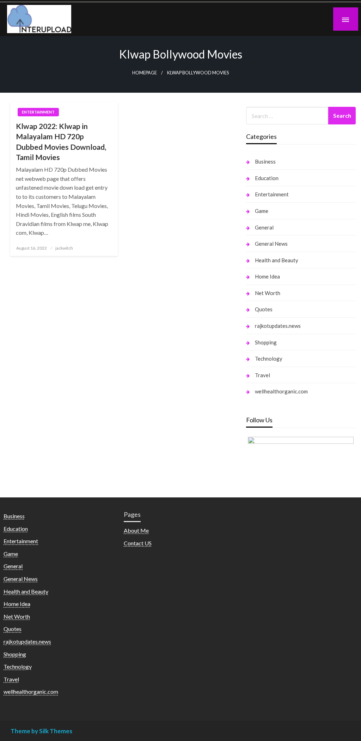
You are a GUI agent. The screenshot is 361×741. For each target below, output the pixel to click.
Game (261, 211)
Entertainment (38, 112)
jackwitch (64, 248)
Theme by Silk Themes (41, 731)
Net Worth (267, 293)
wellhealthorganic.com (281, 391)
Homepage (144, 72)
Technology (268, 358)
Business (265, 161)
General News (271, 243)
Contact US (138, 543)
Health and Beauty (276, 260)
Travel (262, 375)
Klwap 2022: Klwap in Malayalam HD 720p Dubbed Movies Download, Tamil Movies (61, 141)
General (264, 227)
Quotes (264, 309)
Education (267, 178)
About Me (136, 530)
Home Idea (267, 276)
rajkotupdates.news (278, 326)
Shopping (266, 342)
